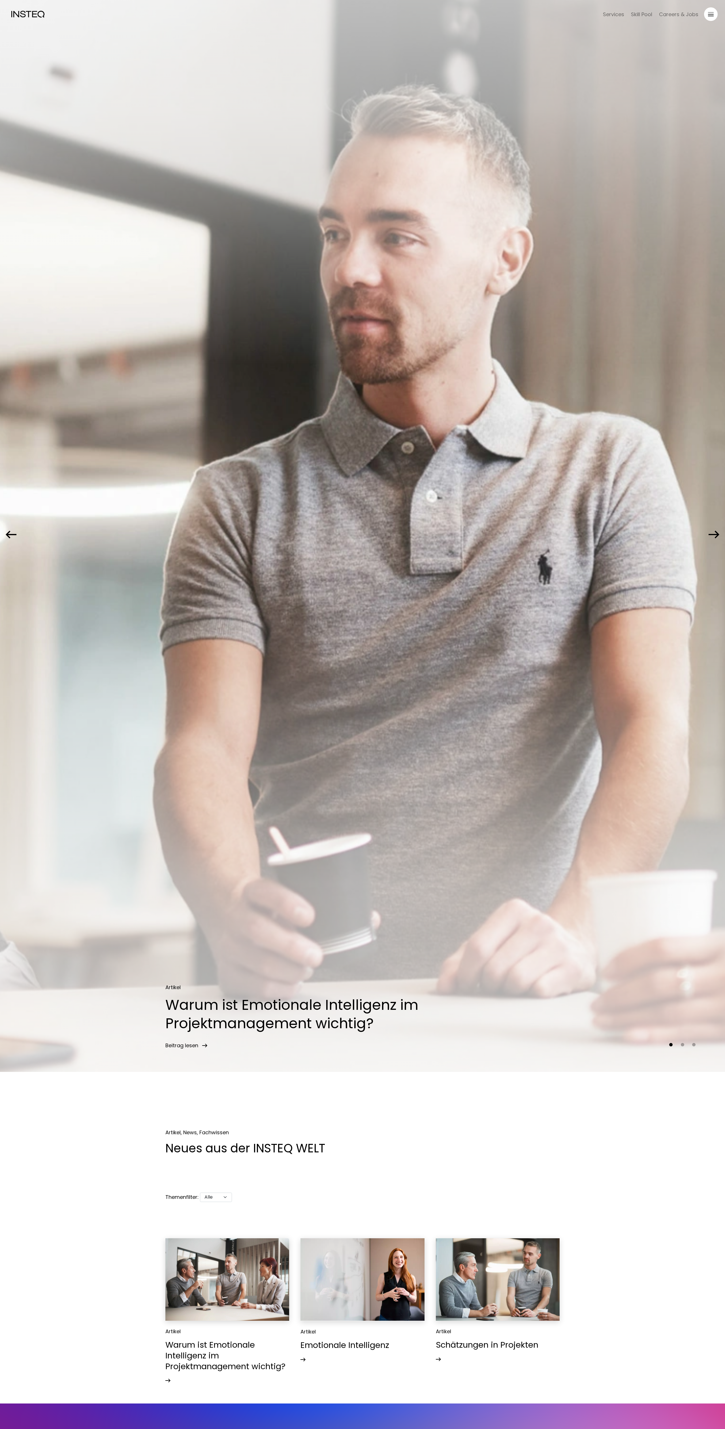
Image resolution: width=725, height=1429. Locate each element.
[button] (671, 1044)
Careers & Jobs (678, 14)
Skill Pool (641, 14)
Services (613, 14)
